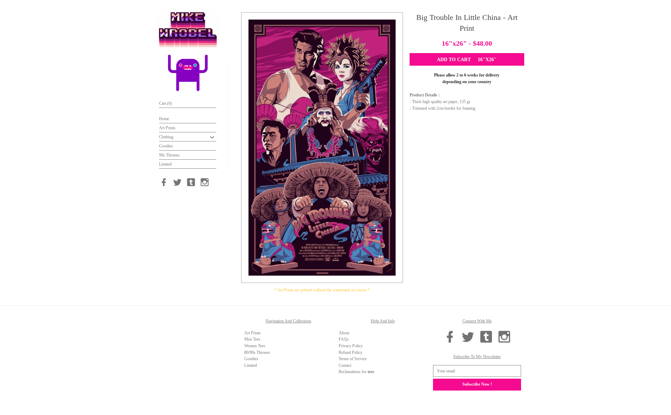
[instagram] (204, 182)
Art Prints (167, 127)
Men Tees (252, 339)
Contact (345, 365)
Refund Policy (350, 352)
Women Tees (254, 345)
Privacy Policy (351, 345)
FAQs (344, 339)
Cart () (165, 103)
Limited (165, 164)
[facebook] (163, 182)
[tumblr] (191, 182)
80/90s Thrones (257, 352)
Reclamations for (356, 371)
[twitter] (177, 182)
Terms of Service (353, 358)
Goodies (166, 146)
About (344, 332)
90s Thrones (169, 155)
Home (164, 118)
